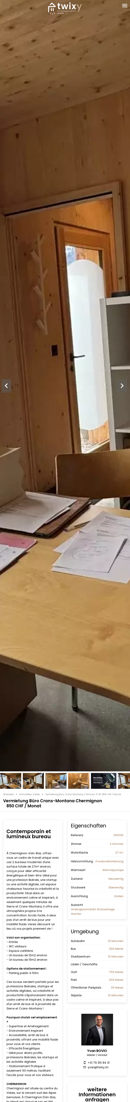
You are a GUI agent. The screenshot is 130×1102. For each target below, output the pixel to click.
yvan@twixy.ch (98, 1067)
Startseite (8, 794)
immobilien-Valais (29, 794)
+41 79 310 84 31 (99, 1063)
